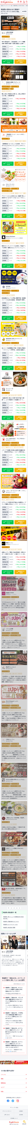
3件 (10, 1051)
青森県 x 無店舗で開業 (9, 927)
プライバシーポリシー (6, 1111)
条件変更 (24, 11)
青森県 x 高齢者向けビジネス (11, 921)
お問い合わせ (7, 1114)
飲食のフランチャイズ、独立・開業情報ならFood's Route (12, 5)
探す (26, 2)
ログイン (21, 2)
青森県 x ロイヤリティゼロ (10, 924)
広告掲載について (14, 1118)
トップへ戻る (15, 1107)
